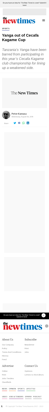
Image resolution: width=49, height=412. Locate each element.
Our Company (8, 345)
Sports (5, 28)
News (4, 389)
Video (4, 396)
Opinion (12, 389)
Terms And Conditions (11, 352)
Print (27, 348)
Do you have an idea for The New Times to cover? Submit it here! (22, 316)
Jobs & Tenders (16, 396)
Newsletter (29, 345)
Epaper (28, 396)
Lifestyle (30, 389)
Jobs (27, 352)
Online (4, 371)
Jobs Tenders (8, 378)
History (5, 356)
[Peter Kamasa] (6, 118)
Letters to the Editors (34, 375)
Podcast (37, 396)
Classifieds (6, 382)
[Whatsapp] (23, 123)
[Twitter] (15, 123)
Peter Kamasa (19, 113)
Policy (4, 348)
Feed (4, 359)
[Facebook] (19, 123)
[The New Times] (19, 23)
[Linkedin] (28, 123)
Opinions (28, 371)
